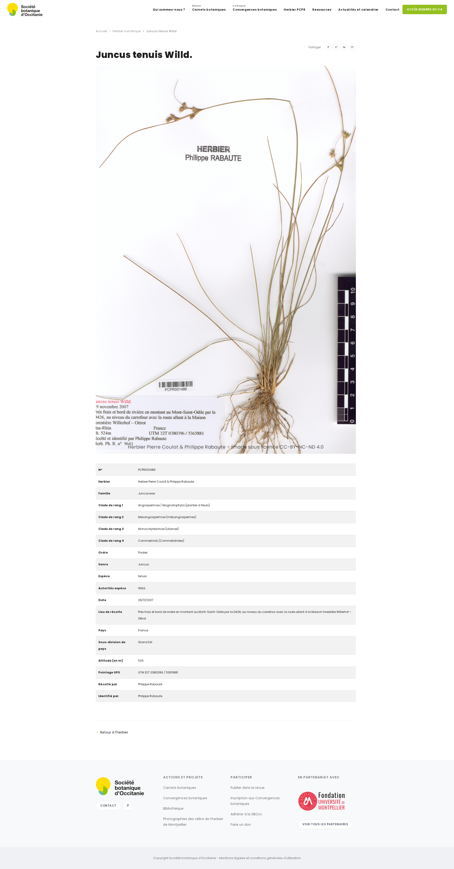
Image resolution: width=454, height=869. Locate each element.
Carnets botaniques (209, 8)
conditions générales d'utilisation (275, 858)
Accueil (101, 31)
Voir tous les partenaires (325, 824)
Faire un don (241, 824)
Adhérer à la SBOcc (246, 814)
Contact (393, 10)
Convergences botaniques (255, 8)
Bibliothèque (173, 808)
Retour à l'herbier (114, 732)
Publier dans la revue (248, 787)
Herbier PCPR (294, 10)
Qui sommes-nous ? (169, 10)
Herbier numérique (127, 31)
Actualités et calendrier (358, 10)
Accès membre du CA (424, 9)
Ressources (321, 10)
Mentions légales (232, 858)
